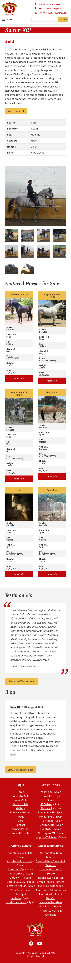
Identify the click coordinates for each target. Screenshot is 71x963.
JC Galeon (46, 804)
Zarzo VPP (16, 877)
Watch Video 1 (16, 111)
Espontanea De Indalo (20, 853)
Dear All (15, 707)
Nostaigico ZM (46, 833)
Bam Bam (16, 890)
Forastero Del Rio (16, 886)
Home (20, 792)
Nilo (16, 894)
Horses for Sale (20, 796)
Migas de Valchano (46, 837)
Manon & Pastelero (50, 902)
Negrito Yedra (46, 824)
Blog (20, 820)
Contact (20, 824)
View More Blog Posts (20, 769)
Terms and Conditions (20, 833)
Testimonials (20, 804)
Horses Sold (20, 800)
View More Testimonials (22, 681)
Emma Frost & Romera (50, 881)
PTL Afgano (46, 820)
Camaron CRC (16, 873)
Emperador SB (46, 812)
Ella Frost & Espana (50, 906)
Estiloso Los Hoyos (50, 796)
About (20, 816)
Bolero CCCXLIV (16, 881)
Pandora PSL (46, 816)
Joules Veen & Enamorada (51, 890)
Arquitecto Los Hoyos (19, 861)
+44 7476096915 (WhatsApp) (53, 12)
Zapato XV (46, 792)
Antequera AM (16, 869)
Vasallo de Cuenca (16, 902)
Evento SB (46, 829)
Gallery (20, 808)
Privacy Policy (20, 829)
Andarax (16, 898)
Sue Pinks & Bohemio (50, 886)
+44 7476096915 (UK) (49, 4)
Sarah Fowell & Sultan (51, 877)
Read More (42, 659)
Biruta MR (46, 808)
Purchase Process (20, 812)
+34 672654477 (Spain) (50, 8)
